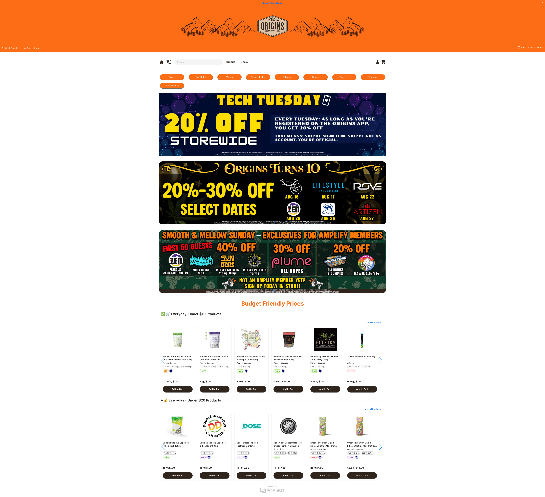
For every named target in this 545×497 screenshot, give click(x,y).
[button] (178, 339)
